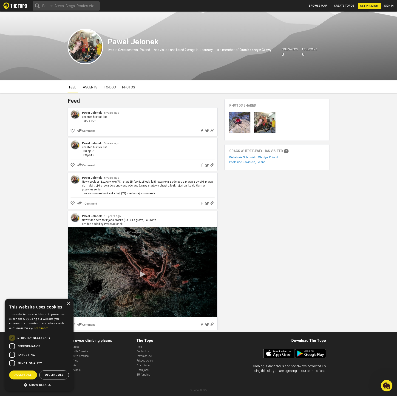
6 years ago (111, 177)
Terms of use (144, 356)
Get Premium (369, 6)
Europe (75, 346)
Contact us (143, 351)
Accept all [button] (23, 375)
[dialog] (39, 345)
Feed (73, 87)
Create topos (344, 5)
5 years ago (111, 112)
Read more (41, 328)
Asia (73, 365)
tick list (102, 117)
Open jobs (142, 370)
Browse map (318, 5)
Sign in (389, 5)
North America (79, 351)
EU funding (143, 374)
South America (80, 356)
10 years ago (112, 216)
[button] (39, 384)
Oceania (76, 370)
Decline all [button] (54, 375)
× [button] (68, 303)
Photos (128, 87)
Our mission (143, 365)
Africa (74, 360)
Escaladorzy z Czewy (255, 50)
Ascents (90, 87)
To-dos (110, 87)
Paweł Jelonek (92, 112)
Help (139, 346)
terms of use (316, 371)
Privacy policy (144, 360)
